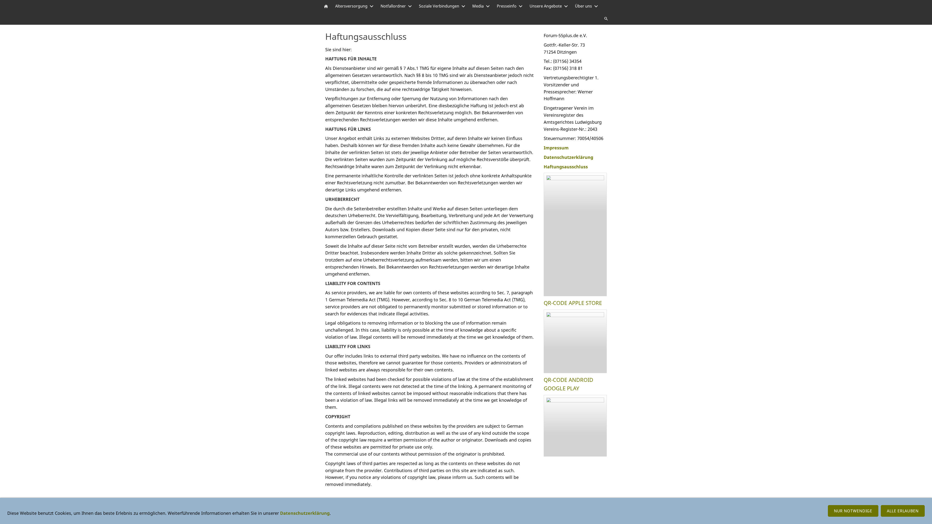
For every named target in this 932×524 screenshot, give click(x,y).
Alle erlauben (903, 511)
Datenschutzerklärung (568, 157)
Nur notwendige (853, 511)
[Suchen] (606, 18)
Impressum (556, 148)
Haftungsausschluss (566, 167)
